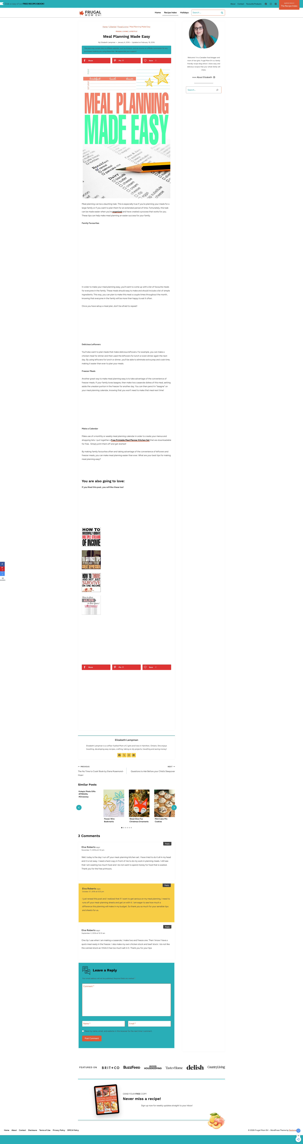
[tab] (121, 827)
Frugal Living (122, 31)
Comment (88, 986)
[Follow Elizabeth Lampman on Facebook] (119, 755)
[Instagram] (271, 4)
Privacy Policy (59, 1130)
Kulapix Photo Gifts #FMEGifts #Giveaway (87, 794)
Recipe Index (170, 12)
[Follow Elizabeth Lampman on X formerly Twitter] (124, 755)
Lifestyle (133, 31)
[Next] (174, 807)
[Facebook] (266, 4)
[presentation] (113, 803)
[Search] (217, 90)
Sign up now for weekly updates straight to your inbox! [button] (167, 1105)
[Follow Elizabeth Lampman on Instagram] (129, 755)
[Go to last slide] (79, 807)
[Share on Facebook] (2, 564)
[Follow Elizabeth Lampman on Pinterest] (133, 755)
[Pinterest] (276, 4)
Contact (241, 4)
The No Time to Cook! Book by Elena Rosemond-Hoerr (101, 771)
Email (132, 1023)
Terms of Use (44, 1130)
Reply (167, 844)
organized (117, 211)
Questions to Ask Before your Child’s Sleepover (153, 769)
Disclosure (32, 1130)
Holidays (184, 12)
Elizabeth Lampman (108, 42)
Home (158, 12)
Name (86, 1023)
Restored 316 (294, 1130)
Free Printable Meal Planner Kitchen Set (130, 440)
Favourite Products (253, 4)
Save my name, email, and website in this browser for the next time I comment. (118, 1031)
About (232, 4)
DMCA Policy (73, 1130)
